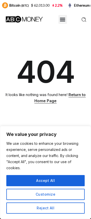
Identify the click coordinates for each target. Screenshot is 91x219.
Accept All (45, 180)
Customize (46, 194)
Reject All (45, 208)
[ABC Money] (24, 19)
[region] (45, 172)
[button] (62, 19)
